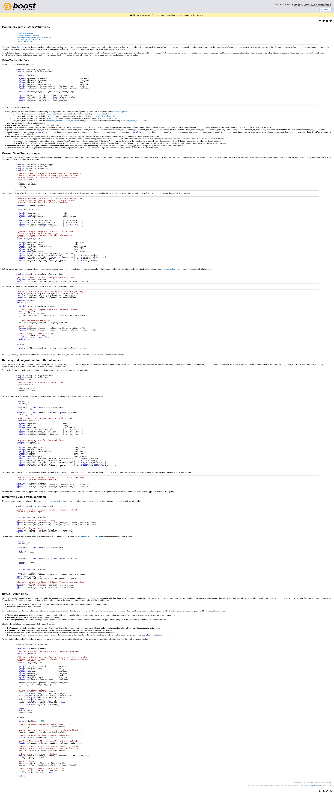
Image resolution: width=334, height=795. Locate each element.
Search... (326, 9)
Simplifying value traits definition (29, 39)
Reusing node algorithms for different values (34, 38)
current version (189, 15)
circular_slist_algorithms (106, 114)
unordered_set (52, 121)
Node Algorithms (122, 112)
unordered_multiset (69, 121)
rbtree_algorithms (108, 118)
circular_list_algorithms (104, 116)
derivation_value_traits (57, 501)
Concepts (20, 47)
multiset (53, 118)
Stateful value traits (24, 41)
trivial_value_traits (172, 269)
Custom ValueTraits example (28, 36)
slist (48, 114)
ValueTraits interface (25, 34)
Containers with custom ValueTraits (26, 27)
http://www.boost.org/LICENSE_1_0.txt (320, 785)
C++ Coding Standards (324, 6)
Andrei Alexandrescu (309, 6)
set (47, 118)
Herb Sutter (296, 6)
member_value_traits (91, 537)
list (48, 116)
